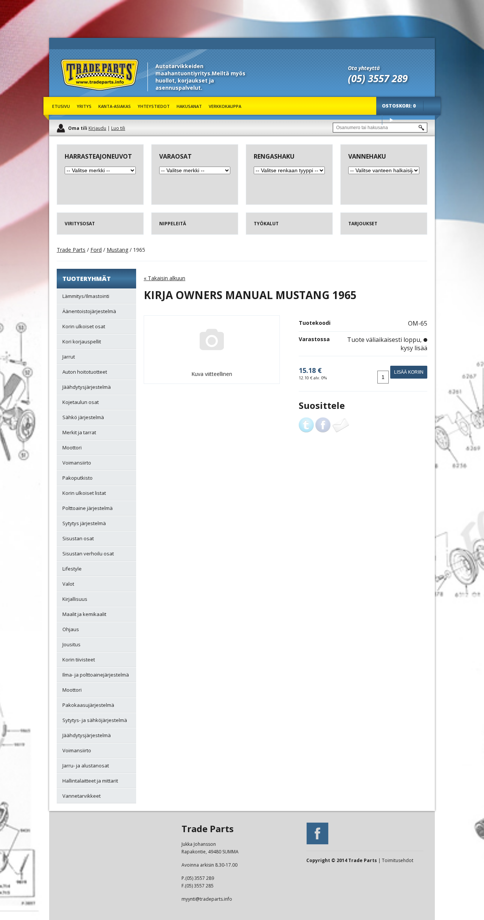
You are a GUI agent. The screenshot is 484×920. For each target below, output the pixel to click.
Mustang (117, 249)
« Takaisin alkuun (164, 278)
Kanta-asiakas (114, 106)
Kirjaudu (97, 128)
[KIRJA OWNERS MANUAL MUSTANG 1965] (211, 361)
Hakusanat (189, 106)
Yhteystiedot (154, 106)
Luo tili (118, 128)
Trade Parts (74, 94)
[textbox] (380, 128)
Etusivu (61, 106)
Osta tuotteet (391, 120)
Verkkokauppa (225, 106)
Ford (96, 249)
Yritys (84, 106)
